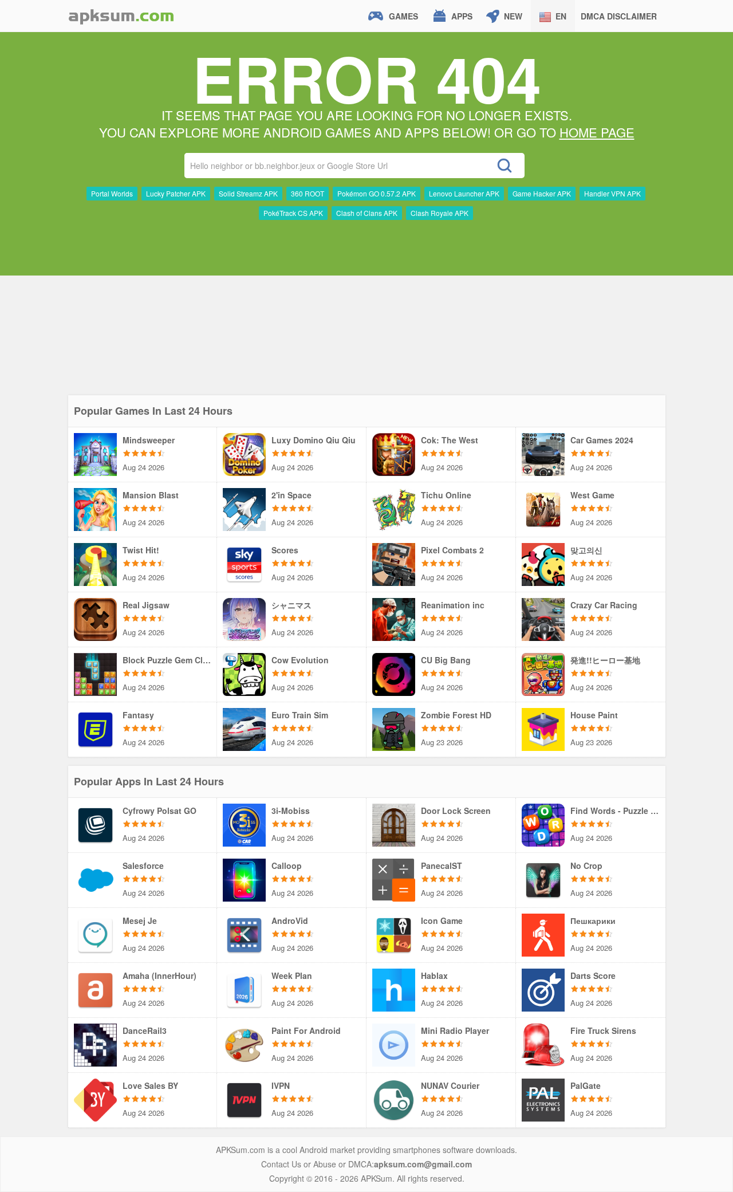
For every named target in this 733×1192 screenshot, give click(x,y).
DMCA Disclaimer (619, 16)
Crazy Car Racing (603, 605)
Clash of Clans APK (366, 213)
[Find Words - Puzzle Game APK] (543, 823)
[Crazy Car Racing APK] (543, 618)
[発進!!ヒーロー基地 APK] (543, 673)
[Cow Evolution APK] (244, 673)
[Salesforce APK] (95, 878)
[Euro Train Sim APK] (244, 728)
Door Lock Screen (456, 810)
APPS (461, 16)
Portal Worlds (112, 193)
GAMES (403, 16)
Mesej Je (140, 920)
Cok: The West (449, 440)
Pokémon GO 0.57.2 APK (376, 193)
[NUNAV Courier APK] (393, 1098)
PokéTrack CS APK (293, 213)
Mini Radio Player (455, 1030)
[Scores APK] (244, 563)
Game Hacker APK (542, 193)
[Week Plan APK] (244, 988)
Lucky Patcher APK (176, 193)
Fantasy (138, 715)
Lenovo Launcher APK (464, 193)
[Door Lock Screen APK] (393, 823)
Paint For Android (306, 1030)
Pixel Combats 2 (452, 550)
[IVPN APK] (244, 1098)
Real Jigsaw (146, 605)
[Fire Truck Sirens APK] (543, 1043)
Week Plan (291, 975)
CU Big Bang (446, 660)
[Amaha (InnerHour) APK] (95, 988)
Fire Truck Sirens (603, 1030)
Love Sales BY (150, 1085)
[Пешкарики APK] (543, 933)
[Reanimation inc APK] (393, 618)
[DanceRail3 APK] (95, 1043)
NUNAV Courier (450, 1085)
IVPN (280, 1085)
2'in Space (291, 495)
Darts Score (593, 975)
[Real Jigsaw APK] (95, 618)
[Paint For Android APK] (244, 1043)
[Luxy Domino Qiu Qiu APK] (244, 453)
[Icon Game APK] (393, 933)
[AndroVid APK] (244, 933)
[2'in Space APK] (244, 508)
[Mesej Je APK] (95, 933)
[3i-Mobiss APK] (244, 823)
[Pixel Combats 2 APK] (393, 563)
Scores (284, 550)
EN (560, 16)
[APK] (121, 15)
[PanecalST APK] (393, 878)
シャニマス (291, 605)
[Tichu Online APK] (393, 508)
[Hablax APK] (393, 988)
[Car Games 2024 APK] (543, 453)
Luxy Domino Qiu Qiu (313, 440)
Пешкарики (593, 920)
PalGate (585, 1085)
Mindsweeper (149, 440)
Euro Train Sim (299, 715)
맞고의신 (586, 550)
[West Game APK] (543, 508)
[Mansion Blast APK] (95, 508)
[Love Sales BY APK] (95, 1098)
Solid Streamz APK (248, 193)
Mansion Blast (151, 495)
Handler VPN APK (612, 193)
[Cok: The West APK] (393, 453)
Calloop (286, 865)
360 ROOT (307, 193)
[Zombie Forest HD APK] (393, 728)
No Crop (586, 865)
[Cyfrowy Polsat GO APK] (95, 823)
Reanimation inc (452, 605)
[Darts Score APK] (543, 988)
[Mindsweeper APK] (95, 453)
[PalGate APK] (543, 1098)
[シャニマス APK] (244, 618)
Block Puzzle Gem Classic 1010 (167, 660)
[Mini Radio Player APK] (393, 1043)
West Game (592, 495)
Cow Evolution (300, 660)
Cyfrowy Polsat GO (159, 810)
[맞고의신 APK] (543, 563)
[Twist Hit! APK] (95, 563)
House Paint (594, 715)
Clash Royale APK (439, 213)
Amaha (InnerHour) (159, 975)
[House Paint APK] (543, 728)
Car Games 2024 (601, 440)
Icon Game (442, 920)
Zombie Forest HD (456, 715)
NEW (513, 16)
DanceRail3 (145, 1030)
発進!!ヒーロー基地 (605, 660)
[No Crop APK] (543, 878)
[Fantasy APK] (95, 728)
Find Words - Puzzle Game (615, 810)
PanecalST (441, 865)
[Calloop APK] (244, 878)
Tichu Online (446, 495)
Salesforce (143, 865)
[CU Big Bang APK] (393, 673)
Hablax (434, 975)
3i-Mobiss (290, 810)
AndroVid (289, 920)
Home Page (597, 132)
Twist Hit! (141, 550)
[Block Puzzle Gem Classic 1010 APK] (95, 673)
